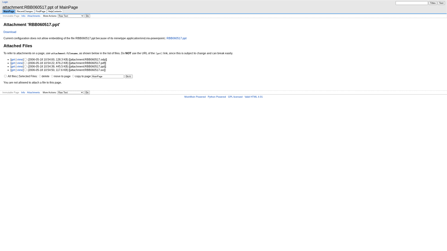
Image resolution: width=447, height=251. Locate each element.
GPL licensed (235, 96)
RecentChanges (25, 11)
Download (9, 32)
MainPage (8, 11)
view (20, 59)
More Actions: (50, 16)
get (13, 59)
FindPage (40, 11)
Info (23, 16)
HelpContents (55, 11)
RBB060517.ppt (176, 38)
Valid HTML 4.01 (254, 96)
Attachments (33, 16)
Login (5, 2)
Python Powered (217, 96)
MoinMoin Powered (195, 96)
